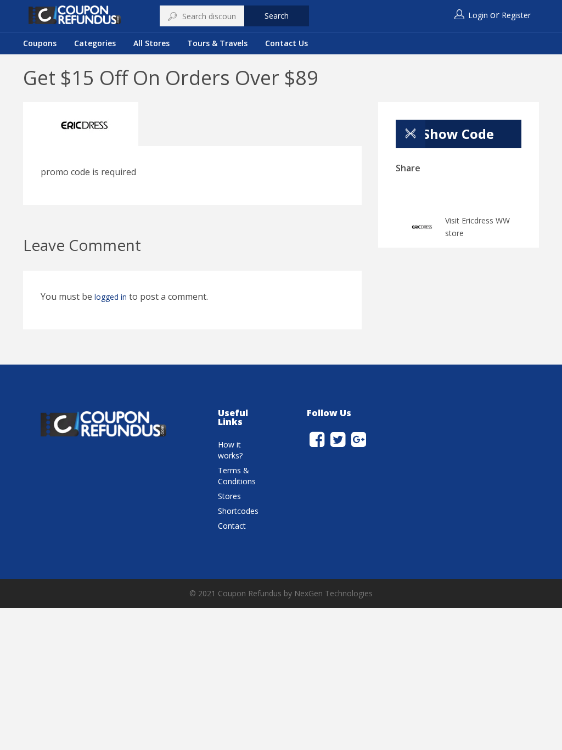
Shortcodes (238, 511)
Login (478, 15)
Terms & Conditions (237, 475)
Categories (95, 43)
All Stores (151, 43)
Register (516, 15)
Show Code (458, 134)
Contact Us (286, 43)
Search (277, 15)
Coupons (40, 43)
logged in (110, 297)
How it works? (230, 450)
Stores (229, 496)
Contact (232, 525)
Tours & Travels (217, 43)
